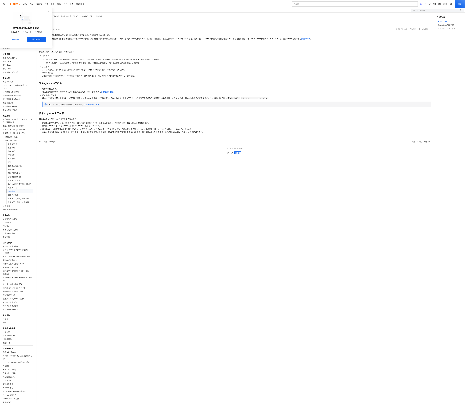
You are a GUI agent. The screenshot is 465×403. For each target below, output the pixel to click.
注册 (451, 4)
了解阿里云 (80, 4)
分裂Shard (305, 38)
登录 (459, 4)
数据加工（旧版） (88, 16)
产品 (31, 4)
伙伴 (65, 4)
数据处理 (56, 16)
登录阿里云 (36, 39)
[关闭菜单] (4, 4)
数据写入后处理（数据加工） (70, 16)
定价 (52, 4)
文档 (434, 4)
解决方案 (39, 4)
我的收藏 (425, 29)
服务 (71, 4)
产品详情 (413, 29)
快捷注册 (15, 39)
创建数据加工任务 (93, 104)
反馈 (238, 153)
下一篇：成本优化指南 (418, 141)
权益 (46, 4)
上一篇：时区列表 (48, 141)
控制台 (445, 4)
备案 (439, 4)
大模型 (24, 4)
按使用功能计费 (107, 92)
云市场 (59, 4)
